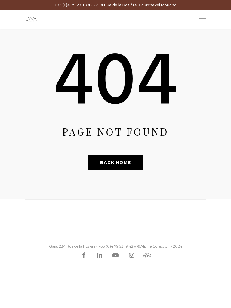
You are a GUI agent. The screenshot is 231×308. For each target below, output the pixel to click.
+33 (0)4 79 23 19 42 (74, 5)
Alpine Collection (155, 246)
